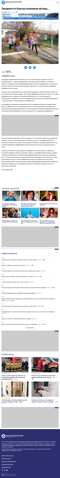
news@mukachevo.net (7, 455)
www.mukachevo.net (17, 445)
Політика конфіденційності (9, 461)
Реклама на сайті (6, 458)
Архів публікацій (6, 467)
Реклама (30, 16)
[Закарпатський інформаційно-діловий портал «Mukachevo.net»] (12, 3)
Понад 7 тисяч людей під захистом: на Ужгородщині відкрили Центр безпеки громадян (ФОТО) (13, 377)
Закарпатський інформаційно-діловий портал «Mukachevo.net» (26, 441)
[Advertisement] (30, 125)
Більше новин (30, 327)
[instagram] (4, 470)
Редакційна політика (7, 464)
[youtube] (6, 470)
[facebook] (2, 470)
